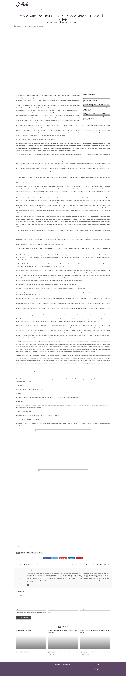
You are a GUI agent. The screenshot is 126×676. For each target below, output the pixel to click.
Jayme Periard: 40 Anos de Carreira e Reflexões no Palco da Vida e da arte (95, 117)
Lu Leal (29, 571)
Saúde (55, 10)
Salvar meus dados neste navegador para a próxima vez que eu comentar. (34, 612)
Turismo (49, 10)
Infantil (72, 10)
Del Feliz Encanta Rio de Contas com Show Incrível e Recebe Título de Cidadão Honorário (90, 564)
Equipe (92, 10)
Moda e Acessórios (39, 10)
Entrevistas (20, 10)
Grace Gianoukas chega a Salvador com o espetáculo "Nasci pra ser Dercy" (96, 108)
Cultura (29, 10)
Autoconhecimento (82, 10)
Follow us (108, 10)
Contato (99, 10)
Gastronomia (64, 10)
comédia (23, 552)
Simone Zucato (29, 552)
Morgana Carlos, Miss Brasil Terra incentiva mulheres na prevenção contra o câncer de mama (37, 564)
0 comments (75, 22)
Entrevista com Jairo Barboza (90, 100)
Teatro (40, 552)
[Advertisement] (84, 4)
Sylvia (36, 552)
